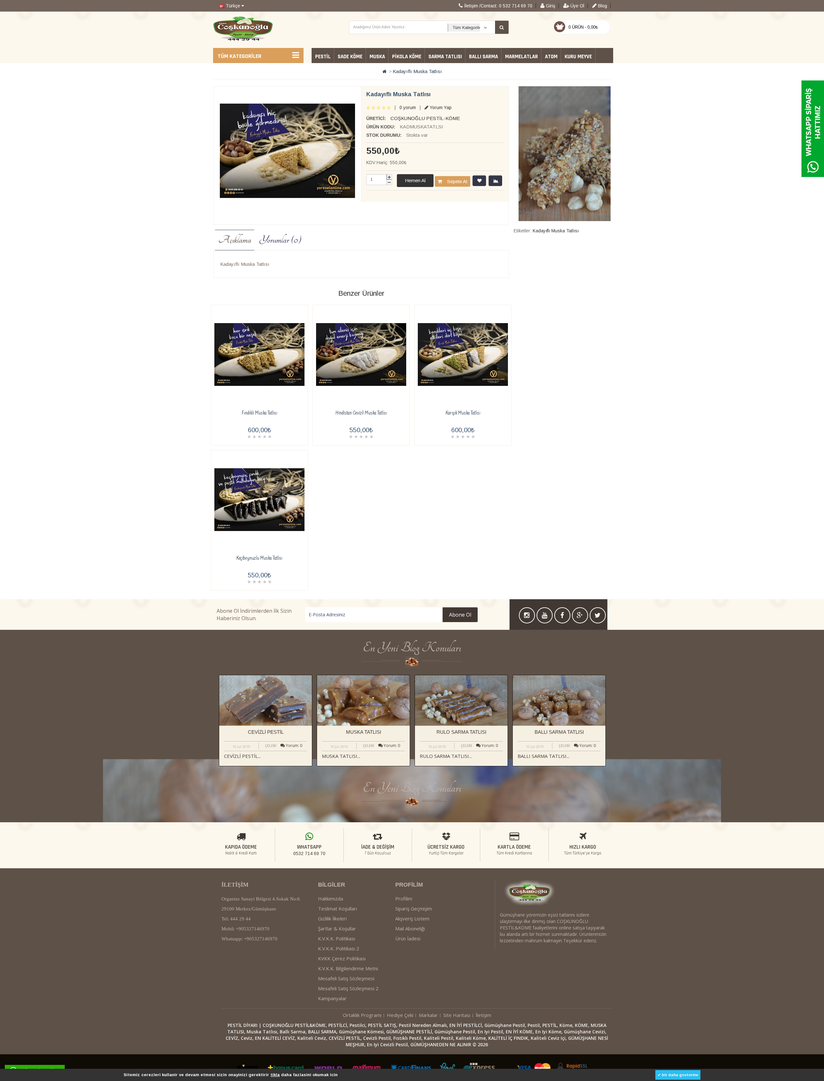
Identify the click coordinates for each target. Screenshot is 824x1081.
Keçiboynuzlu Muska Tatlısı (259, 558)
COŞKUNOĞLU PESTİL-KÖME (425, 118)
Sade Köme (350, 56)
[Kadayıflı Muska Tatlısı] (287, 151)
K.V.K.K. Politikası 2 (338, 948)
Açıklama (234, 240)
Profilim (403, 898)
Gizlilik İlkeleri (332, 918)
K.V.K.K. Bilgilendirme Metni (348, 968)
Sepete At (454, 181)
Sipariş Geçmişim (413, 908)
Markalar (428, 1015)
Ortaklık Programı (362, 1015)
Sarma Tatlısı (445, 56)
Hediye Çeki (400, 1015)
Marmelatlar (521, 56)
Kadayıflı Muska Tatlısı (417, 71)
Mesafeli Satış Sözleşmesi (346, 978)
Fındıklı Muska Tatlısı (259, 413)
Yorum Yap (440, 107)
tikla (275, 1074)
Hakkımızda (330, 898)
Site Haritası (456, 1015)
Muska (377, 56)
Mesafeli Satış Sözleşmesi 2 (348, 988)
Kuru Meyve (578, 56)
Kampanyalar (332, 998)
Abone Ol (460, 614)
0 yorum (407, 107)
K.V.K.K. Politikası (336, 938)
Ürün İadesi (407, 938)
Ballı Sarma (483, 56)
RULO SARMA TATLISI (461, 732)
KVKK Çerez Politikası (342, 958)
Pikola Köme (406, 56)
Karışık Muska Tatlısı (462, 413)
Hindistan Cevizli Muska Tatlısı (361, 413)
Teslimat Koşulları (337, 908)
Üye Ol (576, 5)
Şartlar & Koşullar (337, 928)
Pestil (323, 56)
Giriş (550, 5)
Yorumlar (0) (280, 240)
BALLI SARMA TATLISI (559, 732)
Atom (551, 56)
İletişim (483, 1015)
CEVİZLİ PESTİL (266, 732)
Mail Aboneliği (410, 928)
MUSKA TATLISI (363, 732)
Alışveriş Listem (412, 918)
